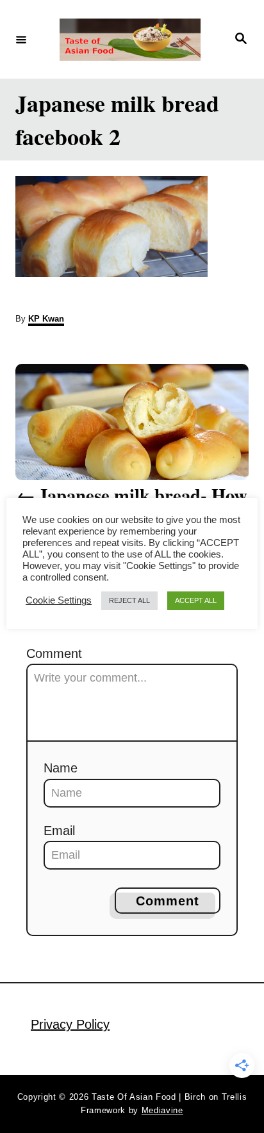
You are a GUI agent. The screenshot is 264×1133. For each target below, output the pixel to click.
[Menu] (21, 39)
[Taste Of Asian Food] (130, 40)
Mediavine (162, 1110)
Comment (54, 653)
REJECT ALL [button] (129, 600)
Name (61, 768)
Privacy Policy (70, 1024)
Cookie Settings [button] (59, 600)
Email (59, 831)
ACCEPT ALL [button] (196, 600)
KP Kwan (46, 319)
